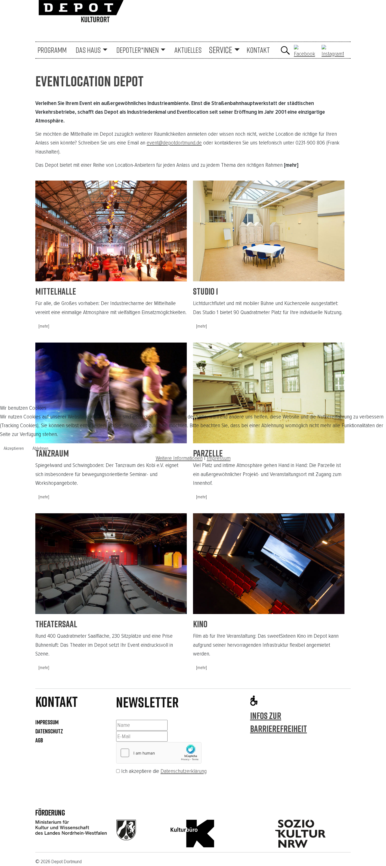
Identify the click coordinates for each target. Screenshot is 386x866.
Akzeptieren (14, 448)
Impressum (219, 458)
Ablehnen (40, 448)
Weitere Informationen (179, 458)
